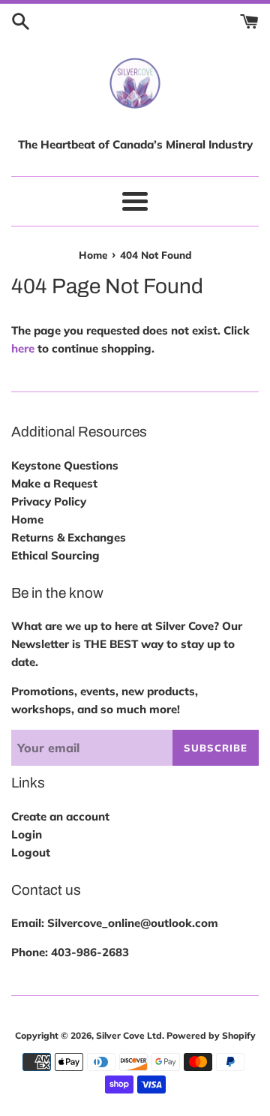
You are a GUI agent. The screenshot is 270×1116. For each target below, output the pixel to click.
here (22, 348)
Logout (30, 852)
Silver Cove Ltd (129, 1035)
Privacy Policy (48, 501)
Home (27, 519)
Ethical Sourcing (55, 555)
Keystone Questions (64, 465)
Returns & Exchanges (68, 537)
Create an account (60, 816)
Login (26, 834)
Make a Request (54, 483)
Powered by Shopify (211, 1035)
